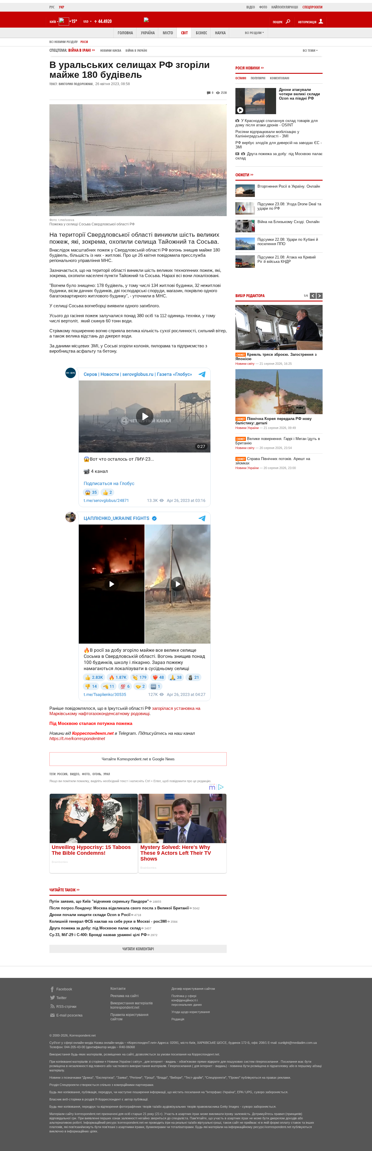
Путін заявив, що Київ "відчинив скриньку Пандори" (105, 901)
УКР (61, 7)
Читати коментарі (138, 948)
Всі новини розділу (63, 41)
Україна (148, 32)
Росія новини (247, 68)
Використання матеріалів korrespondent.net (131, 1005)
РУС (52, 7)
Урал (106, 774)
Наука (220, 32)
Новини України (247, 428)
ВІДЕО (250, 7)
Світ (184, 32)
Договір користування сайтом (193, 988)
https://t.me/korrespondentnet (77, 738)
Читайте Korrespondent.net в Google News (138, 759)
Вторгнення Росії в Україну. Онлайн (288, 186)
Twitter (61, 998)
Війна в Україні (136, 50)
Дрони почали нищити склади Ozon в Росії (95, 915)
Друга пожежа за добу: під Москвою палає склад (100, 928)
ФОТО (263, 7)
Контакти (118, 989)
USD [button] (86, 21)
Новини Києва (110, 50)
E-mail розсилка (69, 1015)
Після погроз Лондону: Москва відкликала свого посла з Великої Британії (124, 908)
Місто (168, 32)
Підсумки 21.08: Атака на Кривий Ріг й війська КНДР (286, 259)
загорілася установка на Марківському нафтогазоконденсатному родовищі (124, 711)
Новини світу (245, 363)
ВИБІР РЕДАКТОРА (249, 295)
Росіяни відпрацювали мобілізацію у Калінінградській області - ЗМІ (267, 134)
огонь (96, 774)
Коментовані (279, 78)
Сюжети (242, 174)
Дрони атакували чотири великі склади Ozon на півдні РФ (299, 93)
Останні (240, 78)
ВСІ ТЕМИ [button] (309, 50)
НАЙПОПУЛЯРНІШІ (284, 7)
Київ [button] (53, 21)
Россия (62, 774)
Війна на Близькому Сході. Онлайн (288, 222)
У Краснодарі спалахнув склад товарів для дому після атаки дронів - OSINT (276, 122)
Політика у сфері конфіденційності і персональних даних (186, 1000)
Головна (125, 32)
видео (74, 774)
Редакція (177, 1019)
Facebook (64, 989)
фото (86, 774)
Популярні (258, 78)
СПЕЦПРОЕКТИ (313, 7)
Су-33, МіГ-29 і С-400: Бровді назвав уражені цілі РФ (103, 935)
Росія (84, 41)
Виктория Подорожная (76, 84)
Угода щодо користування (190, 1012)
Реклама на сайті (124, 996)
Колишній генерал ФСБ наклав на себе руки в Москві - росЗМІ (113, 921)
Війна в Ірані (107, 50)
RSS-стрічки (66, 1007)
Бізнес (201, 32)
